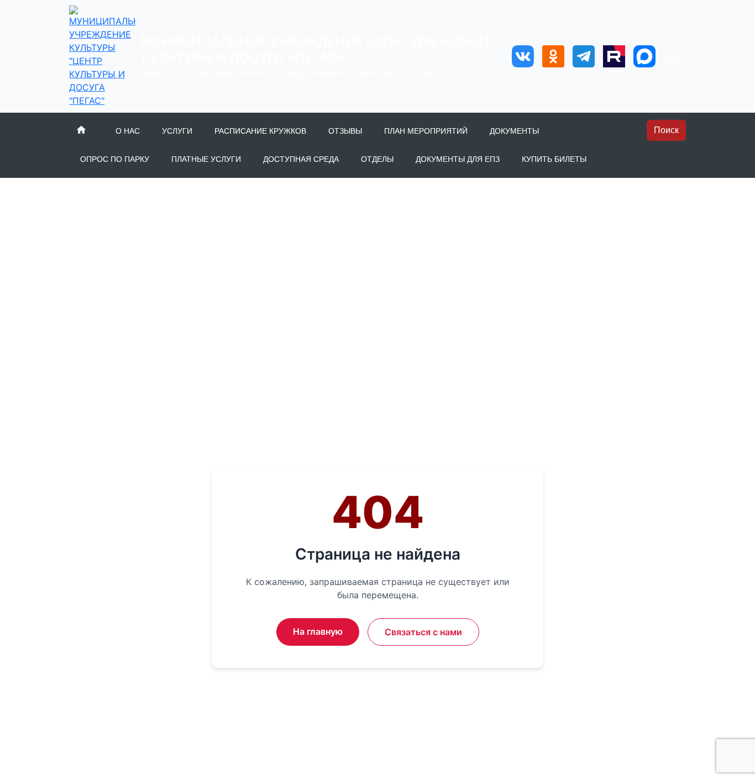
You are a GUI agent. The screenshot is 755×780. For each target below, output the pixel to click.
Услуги (177, 131)
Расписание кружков (260, 131)
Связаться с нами (423, 631)
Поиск (666, 130)
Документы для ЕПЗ (458, 159)
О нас (128, 131)
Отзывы (345, 131)
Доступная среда (301, 159)
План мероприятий (426, 131)
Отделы (377, 159)
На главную (318, 631)
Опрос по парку (114, 159)
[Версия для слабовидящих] (675, 56)
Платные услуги (206, 159)
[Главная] (82, 130)
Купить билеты (554, 159)
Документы (514, 131)
